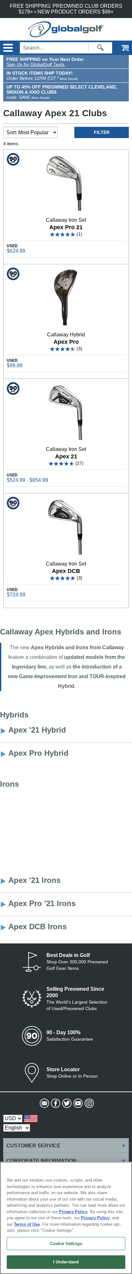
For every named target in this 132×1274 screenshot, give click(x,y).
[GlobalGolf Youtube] (77, 1103)
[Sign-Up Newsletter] (43, 1103)
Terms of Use (27, 1224)
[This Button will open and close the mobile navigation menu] (7, 47)
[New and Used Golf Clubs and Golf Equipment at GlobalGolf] (66, 34)
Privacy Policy (73, 1211)
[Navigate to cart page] (121, 48)
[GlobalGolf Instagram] (88, 1103)
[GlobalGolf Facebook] (55, 1103)
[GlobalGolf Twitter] (66, 1103)
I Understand (66, 1262)
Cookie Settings (66, 1243)
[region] (66, 1218)
